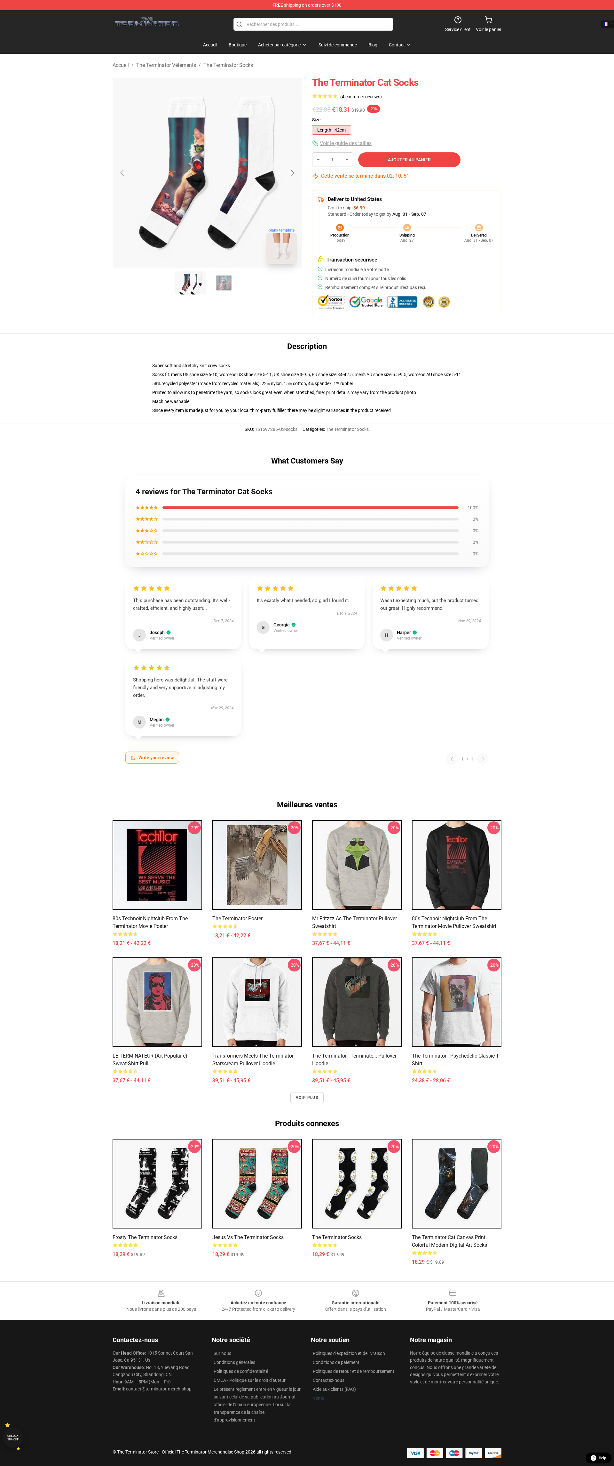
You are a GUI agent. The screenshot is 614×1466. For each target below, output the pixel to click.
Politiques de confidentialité (241, 1371)
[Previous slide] (122, 173)
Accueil (121, 65)
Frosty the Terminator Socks (145, 1237)
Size (316, 119)
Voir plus (307, 1097)
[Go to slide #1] (190, 282)
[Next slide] (292, 173)
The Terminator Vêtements (166, 65)
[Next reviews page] (483, 759)
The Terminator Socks (228, 65)
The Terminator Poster (237, 918)
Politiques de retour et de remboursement (353, 1371)
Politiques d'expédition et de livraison (349, 1353)
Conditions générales (234, 1362)
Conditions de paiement (336, 1362)
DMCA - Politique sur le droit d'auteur (250, 1380)
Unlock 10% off (13, 1437)
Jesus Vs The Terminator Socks (248, 1237)
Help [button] (602, 1458)
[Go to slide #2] (224, 282)
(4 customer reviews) (361, 96)
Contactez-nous (328, 1380)
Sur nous (222, 1353)
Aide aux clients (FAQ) (334, 1389)
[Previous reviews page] (452, 759)
